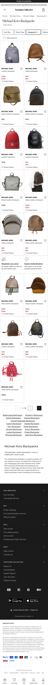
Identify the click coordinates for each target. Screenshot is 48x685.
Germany (32, 673)
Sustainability (9, 569)
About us (7, 566)
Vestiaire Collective (13, 562)
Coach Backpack (13, 423)
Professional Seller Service (15, 539)
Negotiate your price (10, 263)
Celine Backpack (13, 418)
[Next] (30, 408)
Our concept (9, 494)
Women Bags (28, 16)
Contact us (8, 554)
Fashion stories (10, 580)
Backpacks (41, 16)
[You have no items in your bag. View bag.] (43, 9)
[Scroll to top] (39, 408)
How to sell (8, 528)
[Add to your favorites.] (21, 69)
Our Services (10, 491)
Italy (43, 673)
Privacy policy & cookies (23, 616)
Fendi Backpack (31, 426)
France (6, 673)
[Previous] (18, 408)
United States (24, 673)
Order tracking (10, 510)
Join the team (9, 577)
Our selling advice (11, 532)
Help (6, 547)
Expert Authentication (33, 263)
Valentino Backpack (34, 435)
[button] (43, 9)
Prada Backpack (32, 432)
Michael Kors (15, 16)
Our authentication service (15, 513)
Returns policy (10, 517)
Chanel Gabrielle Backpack (23, 421)
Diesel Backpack (31, 423)
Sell (6, 525)
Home (4, 16)
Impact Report (10, 573)
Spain (38, 673)
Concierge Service (11, 498)
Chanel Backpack (32, 418)
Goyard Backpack (14, 429)
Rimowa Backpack (13, 435)
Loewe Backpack (14, 432)
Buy (5, 506)
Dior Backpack (14, 426)
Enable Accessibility (24, 1)
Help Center (9, 551)
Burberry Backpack (34, 415)
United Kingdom (14, 673)
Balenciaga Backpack (12, 415)
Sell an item (8, 535)
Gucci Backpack (32, 429)
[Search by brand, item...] (4, 10)
